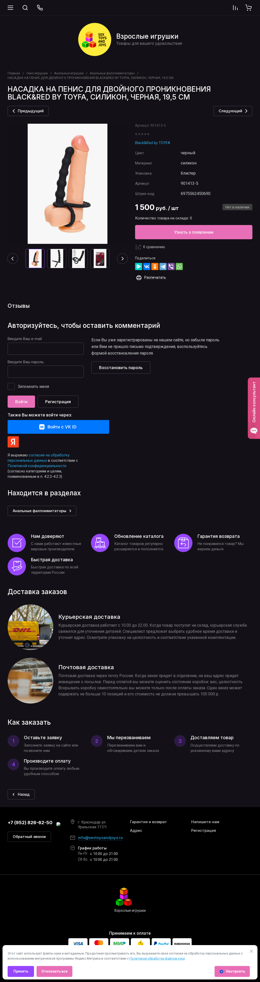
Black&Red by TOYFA (152, 143)
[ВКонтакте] (146, 266)
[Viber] (171, 266)
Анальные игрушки (69, 73)
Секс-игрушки (37, 73)
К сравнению (154, 247)
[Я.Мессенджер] (138, 266)
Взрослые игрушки (147, 36)
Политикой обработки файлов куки (157, 958)
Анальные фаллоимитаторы (112, 73)
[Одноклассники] (154, 266)
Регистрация (58, 401)
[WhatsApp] (179, 266)
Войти (21, 401)
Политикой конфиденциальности (37, 466)
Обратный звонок (29, 836)
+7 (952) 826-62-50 (30, 822)
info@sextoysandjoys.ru (100, 837)
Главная (14, 73)
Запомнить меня (33, 386)
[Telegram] (163, 266)
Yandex (13, 441)
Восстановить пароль (121, 367)
